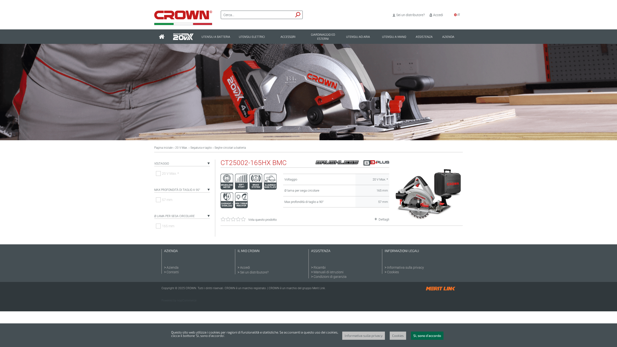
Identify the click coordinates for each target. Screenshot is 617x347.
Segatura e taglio (201, 147)
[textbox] (257, 15)
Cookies (393, 272)
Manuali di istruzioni (328, 272)
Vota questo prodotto (262, 219)
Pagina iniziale (163, 147)
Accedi (438, 15)
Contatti (173, 272)
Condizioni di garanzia (330, 276)
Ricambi (320, 267)
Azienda (448, 37)
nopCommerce (186, 300)
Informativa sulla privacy (405, 267)
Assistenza (424, 37)
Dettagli (384, 219)
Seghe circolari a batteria (230, 147)
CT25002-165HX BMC (254, 163)
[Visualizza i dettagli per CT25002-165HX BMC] (428, 219)
